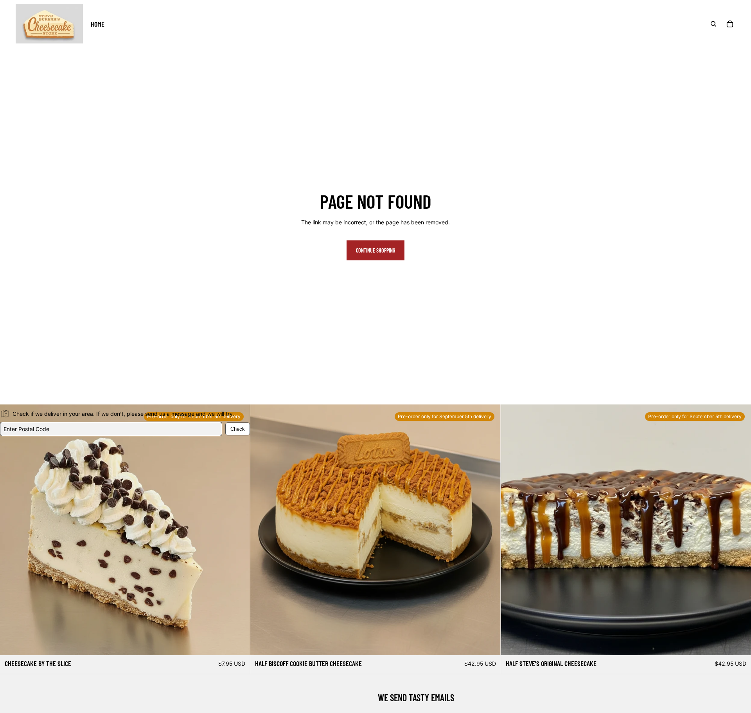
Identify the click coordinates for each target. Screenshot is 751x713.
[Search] (713, 23)
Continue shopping (375, 250)
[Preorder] (489, 643)
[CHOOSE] (238, 643)
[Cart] (729, 23)
